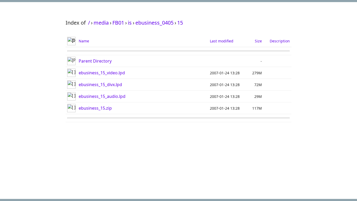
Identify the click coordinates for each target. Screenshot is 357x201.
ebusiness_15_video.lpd (102, 73)
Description (280, 40)
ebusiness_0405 (154, 22)
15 (180, 22)
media (101, 22)
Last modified (221, 40)
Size (258, 40)
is (130, 22)
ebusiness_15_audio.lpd (102, 96)
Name (84, 40)
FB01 (118, 22)
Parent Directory (95, 61)
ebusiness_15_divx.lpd (100, 84)
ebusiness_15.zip (95, 108)
